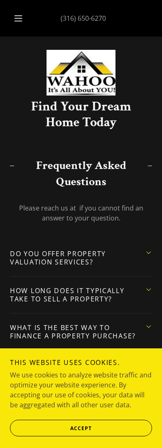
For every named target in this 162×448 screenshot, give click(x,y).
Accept (81, 428)
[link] (81, 72)
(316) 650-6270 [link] (83, 18)
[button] (18, 18)
